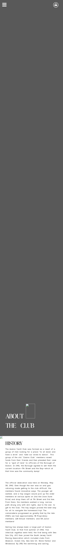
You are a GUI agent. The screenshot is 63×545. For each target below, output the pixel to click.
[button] (5, 5)
